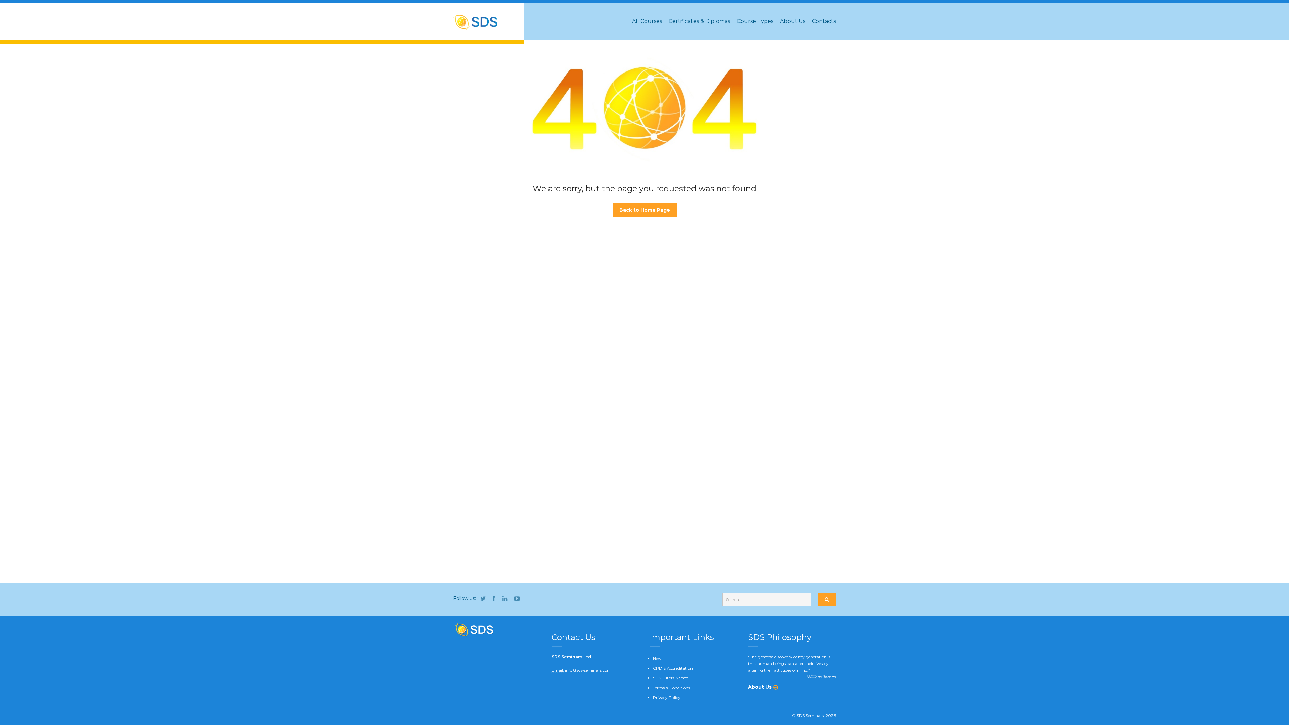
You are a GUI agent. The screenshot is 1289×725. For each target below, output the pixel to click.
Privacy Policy (666, 697)
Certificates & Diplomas (699, 21)
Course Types (755, 21)
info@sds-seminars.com (588, 670)
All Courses (647, 21)
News (658, 658)
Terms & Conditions (671, 687)
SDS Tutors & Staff (670, 677)
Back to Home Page (644, 210)
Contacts (824, 21)
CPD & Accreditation (673, 668)
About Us (792, 21)
